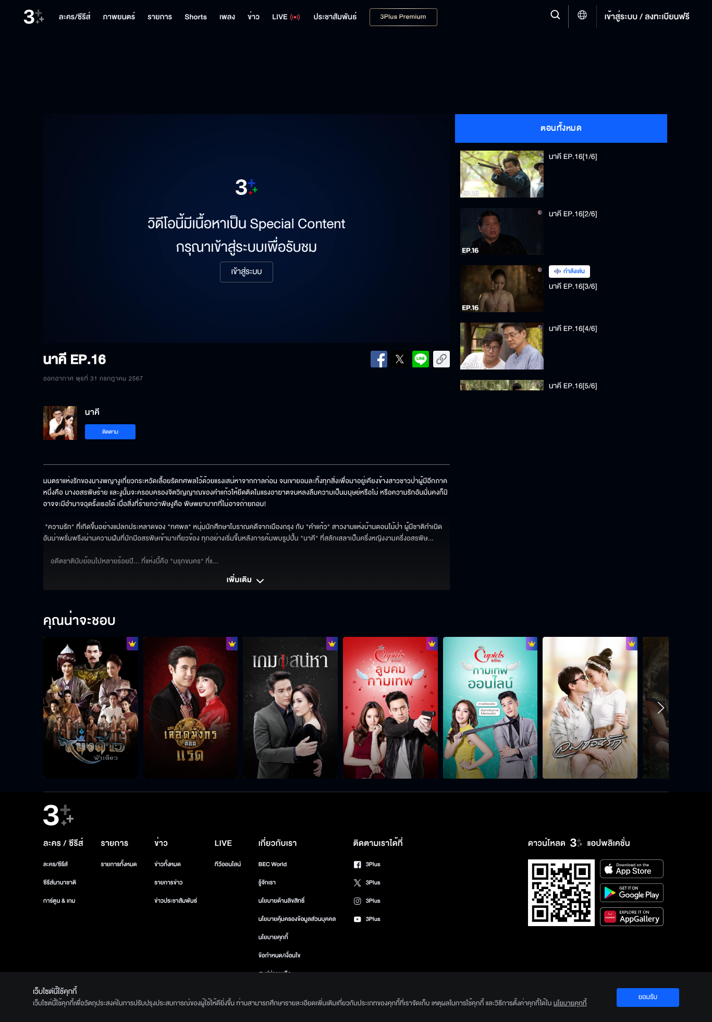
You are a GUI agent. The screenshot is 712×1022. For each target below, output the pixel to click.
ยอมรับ (648, 997)
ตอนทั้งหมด (561, 128)
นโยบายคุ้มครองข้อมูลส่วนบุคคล (297, 919)
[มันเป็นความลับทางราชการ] (490, 708)
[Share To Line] (420, 359)
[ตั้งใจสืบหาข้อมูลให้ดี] (90, 708)
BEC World (273, 864)
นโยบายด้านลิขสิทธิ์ (282, 901)
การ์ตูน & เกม (59, 901)
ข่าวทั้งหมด (167, 864)
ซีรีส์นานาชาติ (59, 883)
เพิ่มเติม (240, 580)
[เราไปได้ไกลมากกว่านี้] (590, 708)
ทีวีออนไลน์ (228, 864)
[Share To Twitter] (399, 359)
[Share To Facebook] (379, 359)
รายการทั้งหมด (119, 864)
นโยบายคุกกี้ (273, 937)
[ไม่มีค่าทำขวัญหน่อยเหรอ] (390, 708)
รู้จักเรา (267, 883)
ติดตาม (110, 431)
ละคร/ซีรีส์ (55, 864)
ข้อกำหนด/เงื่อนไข (280, 956)
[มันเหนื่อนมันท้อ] (190, 708)
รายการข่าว (168, 883)
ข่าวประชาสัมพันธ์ (175, 901)
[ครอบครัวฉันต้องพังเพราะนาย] (290, 708)
